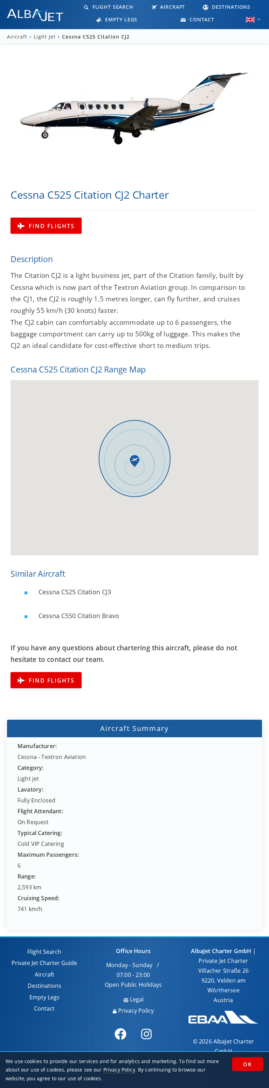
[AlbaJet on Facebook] (120, 1034)
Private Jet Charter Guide (44, 963)
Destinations (230, 7)
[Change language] (250, 19)
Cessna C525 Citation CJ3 (74, 592)
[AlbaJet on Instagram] (146, 1034)
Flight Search (112, 7)
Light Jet (45, 37)
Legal (136, 999)
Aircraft (172, 7)
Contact (201, 19)
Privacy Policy (135, 1010)
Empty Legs (120, 19)
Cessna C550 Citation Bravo (78, 615)
